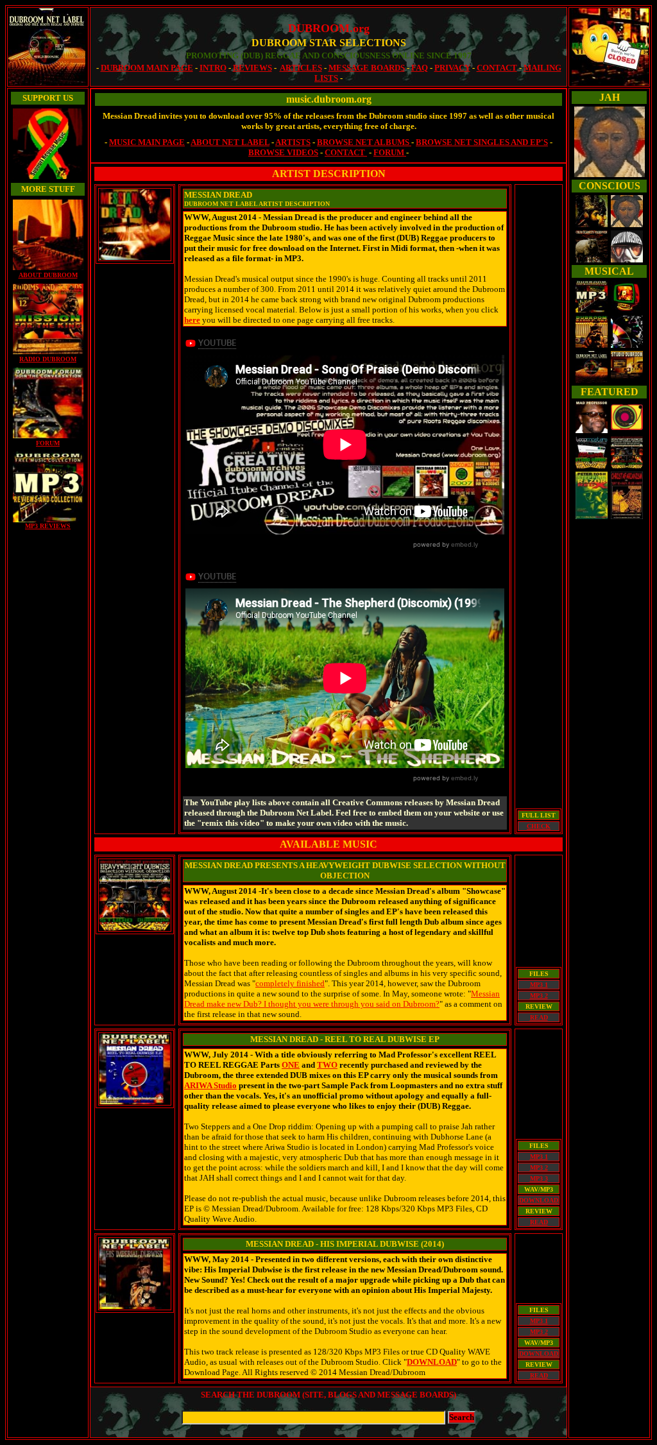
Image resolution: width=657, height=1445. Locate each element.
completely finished (290, 983)
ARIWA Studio (210, 1085)
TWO (327, 1065)
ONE (291, 1065)
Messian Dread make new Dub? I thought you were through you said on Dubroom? (342, 999)
